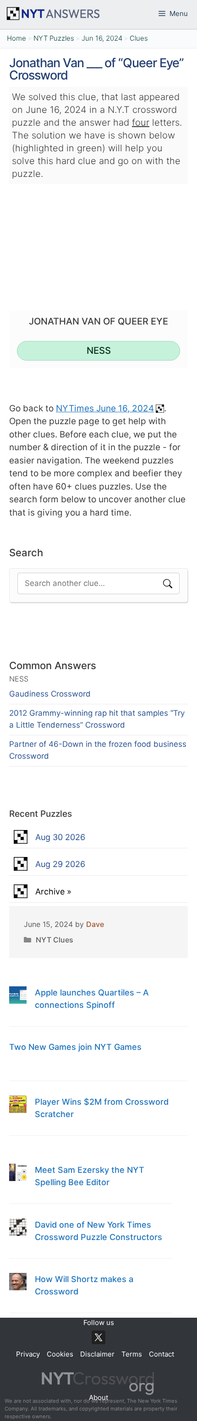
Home (16, 38)
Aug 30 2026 (60, 837)
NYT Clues (54, 939)
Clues (139, 38)
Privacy (28, 1354)
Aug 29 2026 (60, 864)
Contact (161, 1354)
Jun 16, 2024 (102, 38)
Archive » (53, 891)
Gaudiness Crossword (50, 693)
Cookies (60, 1354)
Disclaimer (97, 1354)
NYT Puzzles (53, 38)
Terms (131, 1354)
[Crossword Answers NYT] (53, 13)
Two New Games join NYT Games (75, 1047)
